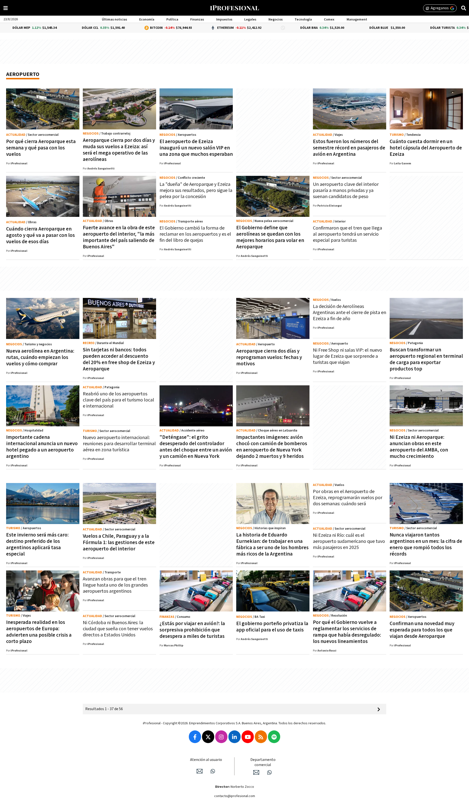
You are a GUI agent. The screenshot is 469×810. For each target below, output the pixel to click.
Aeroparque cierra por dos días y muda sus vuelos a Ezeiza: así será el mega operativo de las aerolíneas (119, 150)
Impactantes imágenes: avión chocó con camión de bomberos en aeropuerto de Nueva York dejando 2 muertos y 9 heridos (271, 447)
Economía (146, 19)
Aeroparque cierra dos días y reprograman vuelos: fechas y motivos (269, 357)
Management (357, 19)
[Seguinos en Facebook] (195, 736)
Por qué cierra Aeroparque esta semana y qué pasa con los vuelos (41, 148)
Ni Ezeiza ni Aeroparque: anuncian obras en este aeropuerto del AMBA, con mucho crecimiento (419, 447)
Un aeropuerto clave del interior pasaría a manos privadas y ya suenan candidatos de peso (346, 190)
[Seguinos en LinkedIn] (234, 736)
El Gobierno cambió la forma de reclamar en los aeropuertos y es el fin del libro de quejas (195, 234)
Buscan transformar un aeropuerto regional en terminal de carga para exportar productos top (426, 359)
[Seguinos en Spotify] (274, 736)
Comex (329, 19)
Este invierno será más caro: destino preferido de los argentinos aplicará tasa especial (37, 544)
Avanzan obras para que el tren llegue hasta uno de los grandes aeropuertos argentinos (115, 585)
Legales (250, 19)
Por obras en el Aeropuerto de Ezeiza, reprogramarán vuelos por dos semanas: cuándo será (347, 497)
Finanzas (197, 19)
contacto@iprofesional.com (234, 796)
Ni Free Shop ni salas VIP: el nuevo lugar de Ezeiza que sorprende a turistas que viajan (347, 356)
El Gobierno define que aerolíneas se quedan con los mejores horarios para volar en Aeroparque (270, 237)
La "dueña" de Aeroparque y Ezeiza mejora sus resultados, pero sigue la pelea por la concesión (196, 190)
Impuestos (224, 19)
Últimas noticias (114, 19)
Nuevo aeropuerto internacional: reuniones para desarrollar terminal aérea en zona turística (119, 443)
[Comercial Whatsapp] (269, 772)
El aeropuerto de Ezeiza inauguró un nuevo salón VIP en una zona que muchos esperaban (196, 148)
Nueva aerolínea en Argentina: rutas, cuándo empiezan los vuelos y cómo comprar (40, 357)
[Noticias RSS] (261, 736)
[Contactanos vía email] (200, 771)
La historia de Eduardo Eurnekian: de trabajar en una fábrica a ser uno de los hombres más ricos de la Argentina (272, 544)
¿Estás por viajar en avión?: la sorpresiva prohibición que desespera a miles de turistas (192, 630)
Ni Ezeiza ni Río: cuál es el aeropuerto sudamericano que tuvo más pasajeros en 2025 (349, 541)
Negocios (275, 19)
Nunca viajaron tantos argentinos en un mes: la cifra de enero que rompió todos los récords (426, 544)
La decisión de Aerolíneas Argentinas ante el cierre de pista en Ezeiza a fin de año (349, 312)
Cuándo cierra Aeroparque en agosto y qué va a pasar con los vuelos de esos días (40, 235)
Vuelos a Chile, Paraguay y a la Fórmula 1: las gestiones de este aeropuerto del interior (119, 542)
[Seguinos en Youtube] (248, 736)
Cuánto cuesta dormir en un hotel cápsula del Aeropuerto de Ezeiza (426, 148)
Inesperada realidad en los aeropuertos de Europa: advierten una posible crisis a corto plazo (39, 632)
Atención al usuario (206, 759)
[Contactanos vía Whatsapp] (213, 771)
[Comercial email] (256, 772)
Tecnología (303, 19)
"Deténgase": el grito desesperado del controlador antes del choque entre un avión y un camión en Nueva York (196, 447)
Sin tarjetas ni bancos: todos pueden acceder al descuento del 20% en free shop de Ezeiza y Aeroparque (119, 359)
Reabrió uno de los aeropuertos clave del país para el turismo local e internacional (118, 400)
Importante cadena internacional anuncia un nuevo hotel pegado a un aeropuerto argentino (42, 447)
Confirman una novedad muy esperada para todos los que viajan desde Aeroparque (422, 630)
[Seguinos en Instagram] (221, 736)
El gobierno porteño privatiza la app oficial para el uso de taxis (272, 626)
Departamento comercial (263, 762)
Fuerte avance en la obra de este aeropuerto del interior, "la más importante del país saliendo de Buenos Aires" (119, 237)
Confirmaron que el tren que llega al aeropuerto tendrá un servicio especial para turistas (347, 234)
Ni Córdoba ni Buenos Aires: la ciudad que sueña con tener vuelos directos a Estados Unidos (118, 629)
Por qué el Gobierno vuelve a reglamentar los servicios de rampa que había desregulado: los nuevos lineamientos (347, 632)
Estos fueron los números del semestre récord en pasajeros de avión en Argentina (349, 148)
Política (172, 19)
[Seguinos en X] (208, 736)
